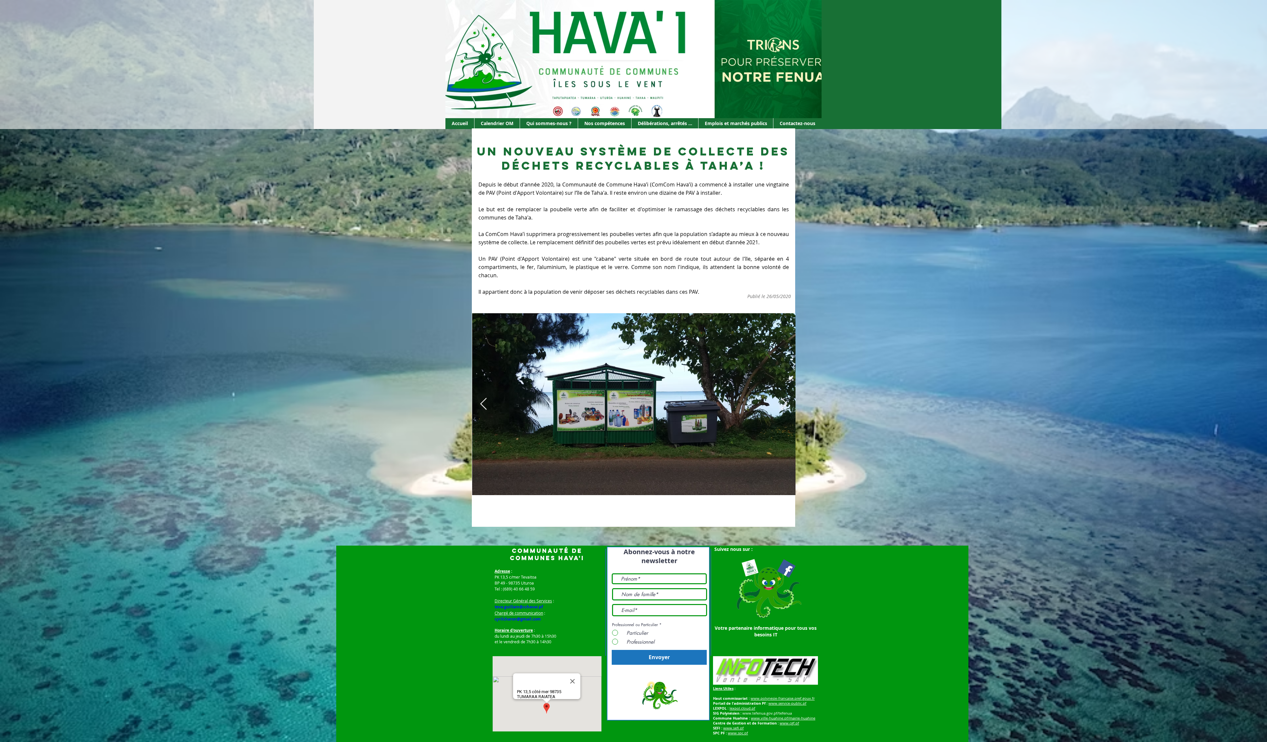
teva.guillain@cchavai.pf (519, 607)
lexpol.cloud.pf (742, 708)
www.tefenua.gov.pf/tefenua (767, 713)
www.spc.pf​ (738, 732)
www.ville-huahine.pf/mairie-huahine (783, 718)
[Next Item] (784, 404)
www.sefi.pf (733, 727)
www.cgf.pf (789, 723)
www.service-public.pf (787, 703)
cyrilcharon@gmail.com (518, 619)
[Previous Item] (483, 404)
